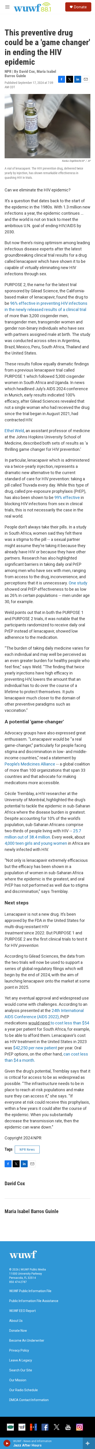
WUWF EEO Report (22, 1311)
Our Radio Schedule (23, 1390)
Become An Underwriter (26, 1340)
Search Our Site (20, 1370)
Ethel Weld (14, 430)
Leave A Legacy (20, 1360)
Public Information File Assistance (33, 1301)
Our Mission (17, 1380)
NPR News (27, 1149)
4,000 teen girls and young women (36, 843)
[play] (7, 1443)
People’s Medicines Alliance (30, 764)
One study (78, 583)
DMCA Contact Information (29, 1400)
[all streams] (89, 1443)
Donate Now (18, 1330)
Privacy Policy (19, 1350)
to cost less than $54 (69, 1023)
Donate (80, 7)
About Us (16, 1321)
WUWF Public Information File (30, 1291)
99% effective (67, 497)
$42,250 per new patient (35, 1047)
